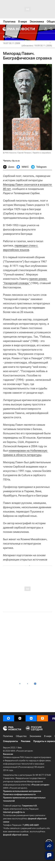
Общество (21, 736)
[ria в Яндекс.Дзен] (19, 718)
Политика (8, 736)
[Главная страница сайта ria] (18, 29)
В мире (47, 736)
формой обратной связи (15, 834)
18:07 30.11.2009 (11, 43)
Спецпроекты (10, 741)
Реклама (25, 741)
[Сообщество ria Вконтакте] (31, 718)
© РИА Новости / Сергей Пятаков (17, 153)
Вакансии (8, 754)
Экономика (35, 736)
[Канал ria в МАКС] (8, 718)
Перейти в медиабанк (42, 153)
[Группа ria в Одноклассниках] (42, 718)
